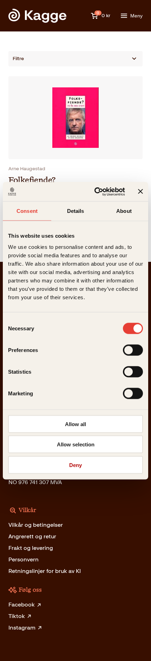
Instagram (21, 627)
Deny (75, 465)
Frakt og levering (30, 548)
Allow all (75, 424)
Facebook (21, 604)
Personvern (23, 559)
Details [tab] (75, 211)
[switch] (133, 349)
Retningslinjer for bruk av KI (44, 571)
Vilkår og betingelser (35, 525)
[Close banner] (140, 191)
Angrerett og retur (32, 536)
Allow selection (75, 444)
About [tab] (124, 211)
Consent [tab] (27, 211)
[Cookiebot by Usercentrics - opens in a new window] (95, 191)
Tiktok (16, 616)
